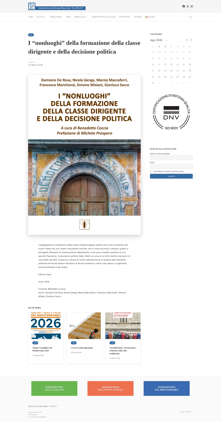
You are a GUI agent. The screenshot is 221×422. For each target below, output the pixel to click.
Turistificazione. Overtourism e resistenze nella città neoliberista (122, 351)
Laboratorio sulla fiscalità (103, 17)
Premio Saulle (80, 17)
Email (152, 162)
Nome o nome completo (160, 154)
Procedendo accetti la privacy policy (168, 171)
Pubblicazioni (55, 17)
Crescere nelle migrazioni (82, 348)
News (68, 17)
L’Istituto (40, 17)
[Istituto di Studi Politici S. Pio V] (57, 6)
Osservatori (124, 17)
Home (30, 17)
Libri (31, 35)
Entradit (138, 17)
